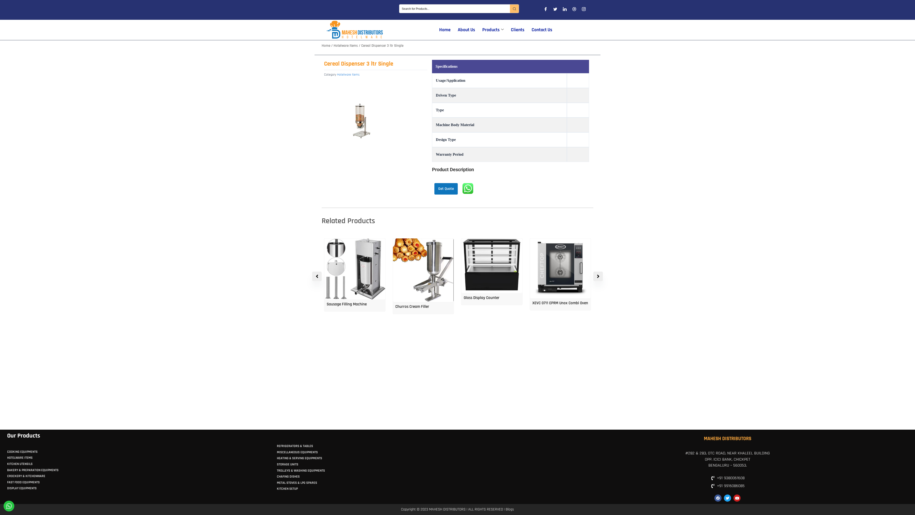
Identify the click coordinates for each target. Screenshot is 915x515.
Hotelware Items (346, 45)
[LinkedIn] (564, 10)
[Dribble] (574, 10)
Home (445, 30)
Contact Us (542, 30)
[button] (598, 276)
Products (491, 30)
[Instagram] (583, 10)
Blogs (510, 509)
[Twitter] (555, 10)
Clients (517, 30)
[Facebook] (545, 10)
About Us (466, 30)
